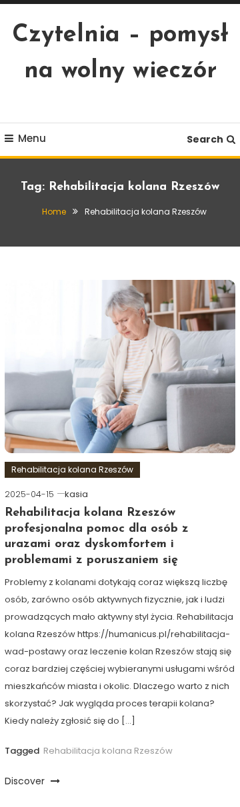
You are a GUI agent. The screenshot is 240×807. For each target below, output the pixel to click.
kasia (76, 494)
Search (205, 139)
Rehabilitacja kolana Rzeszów (72, 469)
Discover (26, 781)
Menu (32, 138)
